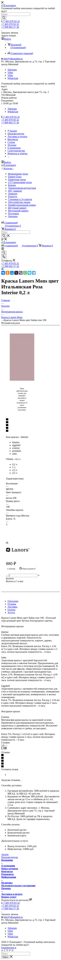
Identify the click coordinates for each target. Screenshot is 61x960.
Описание (13, 601)
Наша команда (9, 868)
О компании (8, 865)
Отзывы (12, 604)
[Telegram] (34, 273)
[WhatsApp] (25, 273)
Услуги (11, 612)
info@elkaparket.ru (13, 58)
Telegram (12, 69)
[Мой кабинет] (2, 249)
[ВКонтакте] (3, 273)
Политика (7, 882)
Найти (5, 957)
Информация (8, 877)
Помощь (6, 888)
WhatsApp (13, 78)
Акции (5, 854)
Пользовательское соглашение (18, 885)
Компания (7, 860)
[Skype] (29, 273)
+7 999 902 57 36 (10, 27)
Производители (9, 857)
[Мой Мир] (12, 273)
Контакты (7, 871)
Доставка (12, 606)
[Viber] (21, 273)
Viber (10, 72)
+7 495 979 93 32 (11, 21)
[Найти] (3, 18)
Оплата (11, 609)
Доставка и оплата (11, 894)
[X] (16, 273)
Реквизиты (7, 874)
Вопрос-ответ (8, 897)
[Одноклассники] (7, 273)
